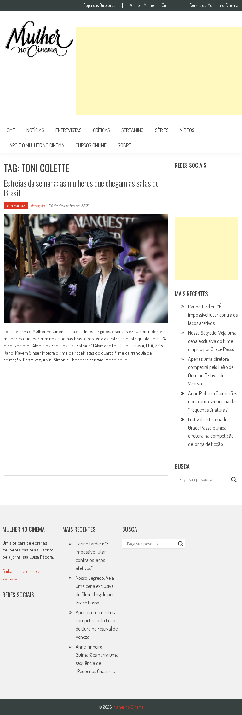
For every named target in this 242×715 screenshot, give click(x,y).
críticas (101, 130)
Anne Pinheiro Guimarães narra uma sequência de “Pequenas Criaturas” (212, 401)
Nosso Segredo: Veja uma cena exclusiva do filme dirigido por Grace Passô (212, 341)
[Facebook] (182, 194)
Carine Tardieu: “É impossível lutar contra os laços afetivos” (213, 314)
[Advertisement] (159, 71)
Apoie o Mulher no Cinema (152, 5)
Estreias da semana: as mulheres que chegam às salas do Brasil (81, 188)
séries (162, 130)
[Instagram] (182, 181)
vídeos (187, 130)
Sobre (124, 145)
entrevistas (68, 130)
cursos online (91, 145)
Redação (37, 205)
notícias (35, 130)
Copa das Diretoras (99, 5)
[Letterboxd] (196, 181)
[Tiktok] (209, 181)
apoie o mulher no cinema (36, 145)
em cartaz (16, 206)
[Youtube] (223, 181)
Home (9, 130)
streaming (132, 130)
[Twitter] (23, 615)
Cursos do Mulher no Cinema (213, 5)
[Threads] (196, 194)
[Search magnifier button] (233, 479)
